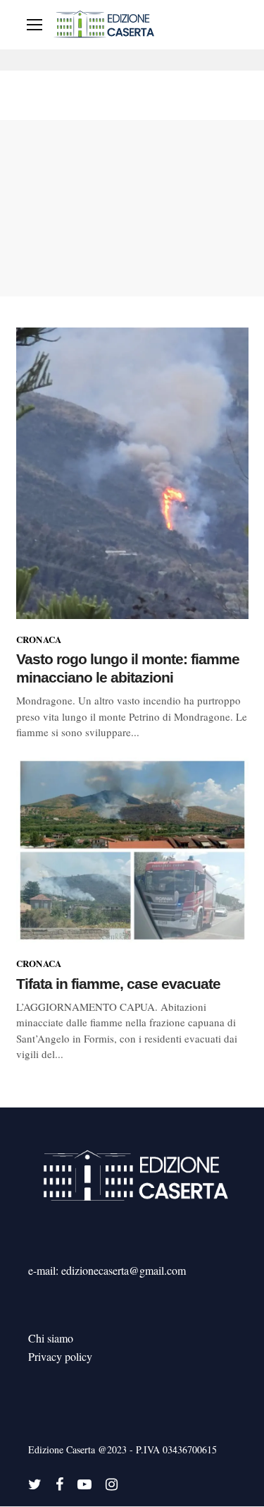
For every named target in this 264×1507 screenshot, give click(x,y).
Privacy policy (60, 1356)
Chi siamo (50, 1338)
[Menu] (34, 24)
